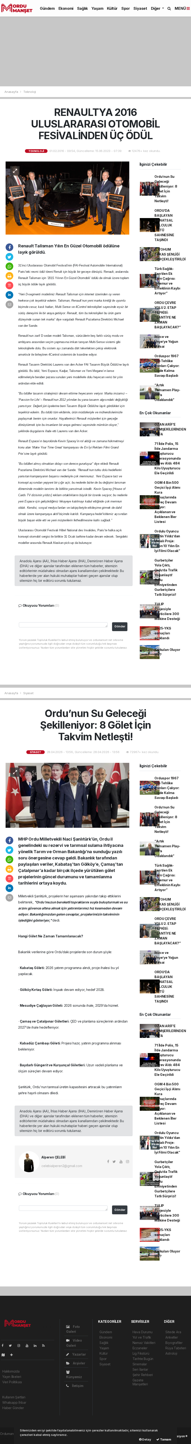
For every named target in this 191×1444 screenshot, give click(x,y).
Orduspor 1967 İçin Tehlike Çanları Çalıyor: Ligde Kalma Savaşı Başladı (166, 365)
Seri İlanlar (140, 1369)
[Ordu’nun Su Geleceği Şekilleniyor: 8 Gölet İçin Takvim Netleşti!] (67, 795)
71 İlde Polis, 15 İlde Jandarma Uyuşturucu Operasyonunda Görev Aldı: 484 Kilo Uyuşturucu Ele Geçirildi (167, 458)
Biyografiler (174, 1343)
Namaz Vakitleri (144, 1343)
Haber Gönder (13, 1408)
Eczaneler (140, 1348)
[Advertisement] (95, 51)
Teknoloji (29, 92)
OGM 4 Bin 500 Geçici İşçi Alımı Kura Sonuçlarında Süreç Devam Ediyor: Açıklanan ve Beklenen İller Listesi (167, 502)
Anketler (171, 1337)
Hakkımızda (11, 1371)
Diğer (156, 8)
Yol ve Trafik (142, 1337)
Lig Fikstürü (141, 1353)
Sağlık (82, 8)
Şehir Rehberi (143, 1375)
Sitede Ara (173, 1332)
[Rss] (45, 1345)
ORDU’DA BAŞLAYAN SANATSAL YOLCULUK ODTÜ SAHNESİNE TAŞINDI (164, 225)
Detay (146, 1439)
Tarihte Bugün (143, 1359)
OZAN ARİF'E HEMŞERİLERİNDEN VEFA (170, 429)
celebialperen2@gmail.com (61, 1166)
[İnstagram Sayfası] (20, 1345)
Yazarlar (78, 1354)
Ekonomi (65, 8)
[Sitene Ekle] (13, 1355)
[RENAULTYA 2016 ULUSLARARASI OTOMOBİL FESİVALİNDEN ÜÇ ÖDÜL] (67, 198)
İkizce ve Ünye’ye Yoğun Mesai (166, 341)
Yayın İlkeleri (11, 1377)
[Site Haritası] (5, 1355)
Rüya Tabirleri (175, 1348)
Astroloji (171, 1353)
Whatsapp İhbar (14, 1402)
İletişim (77, 1386)
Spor (125, 8)
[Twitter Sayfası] (12, 1345)
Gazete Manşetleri (140, 1382)
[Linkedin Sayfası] (37, 1345)
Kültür (112, 8)
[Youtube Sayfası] (29, 1345)
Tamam (165, 1439)
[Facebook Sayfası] (4, 1345)
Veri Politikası (12, 1382)
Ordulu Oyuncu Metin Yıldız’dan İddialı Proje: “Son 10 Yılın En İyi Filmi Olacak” (167, 541)
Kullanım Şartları (13, 1397)
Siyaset (140, 8)
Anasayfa (11, 92)
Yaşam (97, 8)
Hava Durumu (143, 1332)
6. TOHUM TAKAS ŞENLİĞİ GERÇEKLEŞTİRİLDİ (170, 254)
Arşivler (78, 1363)
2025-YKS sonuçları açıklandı (162, 633)
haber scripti (9, 1439)
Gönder (119, 626)
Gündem (47, 8)
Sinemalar (140, 1364)
